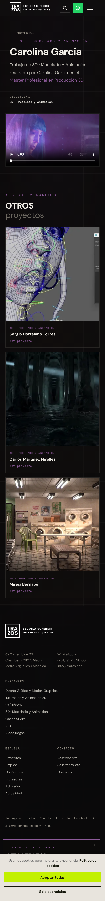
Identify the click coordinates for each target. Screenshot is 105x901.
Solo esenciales (52, 892)
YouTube (46, 818)
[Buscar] (65, 8)
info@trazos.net (69, 666)
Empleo (11, 765)
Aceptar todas (52, 877)
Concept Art (15, 719)
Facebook (81, 818)
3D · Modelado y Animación (54, 41)
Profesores (13, 779)
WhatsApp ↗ (67, 654)
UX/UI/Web (13, 705)
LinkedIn (63, 818)
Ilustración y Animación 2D (25, 698)
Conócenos (14, 772)
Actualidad (13, 793)
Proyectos (13, 758)
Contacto (64, 772)
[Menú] (90, 8)
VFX (8, 726)
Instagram (13, 818)
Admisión (12, 786)
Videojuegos (15, 733)
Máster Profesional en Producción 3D (47, 80)
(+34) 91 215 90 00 (71, 660)
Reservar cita (67, 758)
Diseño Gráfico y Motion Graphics (31, 690)
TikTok (30, 818)
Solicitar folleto (68, 765)
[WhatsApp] (78, 8)
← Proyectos (22, 33)
